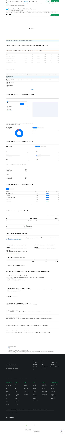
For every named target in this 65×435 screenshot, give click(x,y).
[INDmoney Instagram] (13, 368)
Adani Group (34, 385)
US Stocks (13, 1)
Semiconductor (26, 388)
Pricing (36, 1)
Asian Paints (7, 404)
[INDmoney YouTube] (11, 368)
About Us (43, 360)
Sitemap (43, 369)
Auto (15, 388)
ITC (6, 398)
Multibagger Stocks (45, 392)
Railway (16, 398)
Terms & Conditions (53, 362)
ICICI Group (34, 397)
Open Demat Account (55, 1)
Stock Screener (44, 395)
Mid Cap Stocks (44, 385)
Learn (42, 364)
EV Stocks (25, 385)
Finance (16, 401)
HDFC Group (34, 391)
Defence (16, 391)
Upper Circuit (53, 392)
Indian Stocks (18, 1)
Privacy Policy (52, 360)
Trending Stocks (53, 395)
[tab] (9, 379)
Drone (25, 391)
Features (33, 1)
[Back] (6, 5)
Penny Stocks (44, 388)
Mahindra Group (35, 392)
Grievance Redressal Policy (54, 366)
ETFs (22, 1)
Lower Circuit (53, 394)
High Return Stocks (44, 391)
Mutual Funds (26, 1)
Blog (42, 362)
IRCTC (7, 397)
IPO (29, 1)
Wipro (6, 401)
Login (48, 1)
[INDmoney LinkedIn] (8, 368)
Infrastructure (17, 394)
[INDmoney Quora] (17, 368)
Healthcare (16, 404)
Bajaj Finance (8, 394)
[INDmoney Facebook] (6, 368)
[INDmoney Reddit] (15, 368)
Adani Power (7, 395)
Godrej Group (35, 395)
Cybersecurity (26, 394)
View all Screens (44, 394)
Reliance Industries (8, 385)
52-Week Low (53, 391)
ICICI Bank (7, 391)
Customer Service (44, 366)
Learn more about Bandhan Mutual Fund (12, 253)
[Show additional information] (58, 45)
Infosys (7, 392)
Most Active (52, 388)
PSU (15, 397)
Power (16, 392)
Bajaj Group (34, 388)
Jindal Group (35, 398)
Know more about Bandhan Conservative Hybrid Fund (13, 239)
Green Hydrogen (26, 392)
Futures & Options (36, 366)
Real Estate (16, 395)
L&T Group (34, 394)
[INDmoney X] (10, 368)
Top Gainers (52, 385)
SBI (6, 388)
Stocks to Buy (53, 397)
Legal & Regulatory (53, 364)
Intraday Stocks (53, 398)
